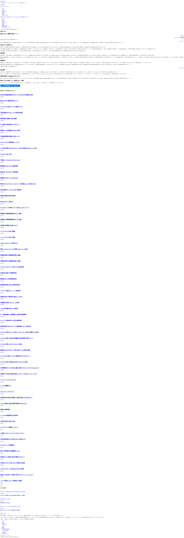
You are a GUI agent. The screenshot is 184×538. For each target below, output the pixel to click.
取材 (3, 23)
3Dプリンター (4, 524)
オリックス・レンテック (6, 27)
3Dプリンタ (4, 22)
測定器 (3, 20)
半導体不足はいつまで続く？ (5, 502)
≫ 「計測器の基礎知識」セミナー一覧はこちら (10, 85)
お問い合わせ (2, 4)
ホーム (3, 8)
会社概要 (3, 532)
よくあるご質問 (5, 530)
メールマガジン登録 (5, 529)
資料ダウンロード (5, 25)
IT (2, 9)
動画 (3, 24)
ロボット (3, 21)
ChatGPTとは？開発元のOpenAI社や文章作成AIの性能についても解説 (12, 495)
